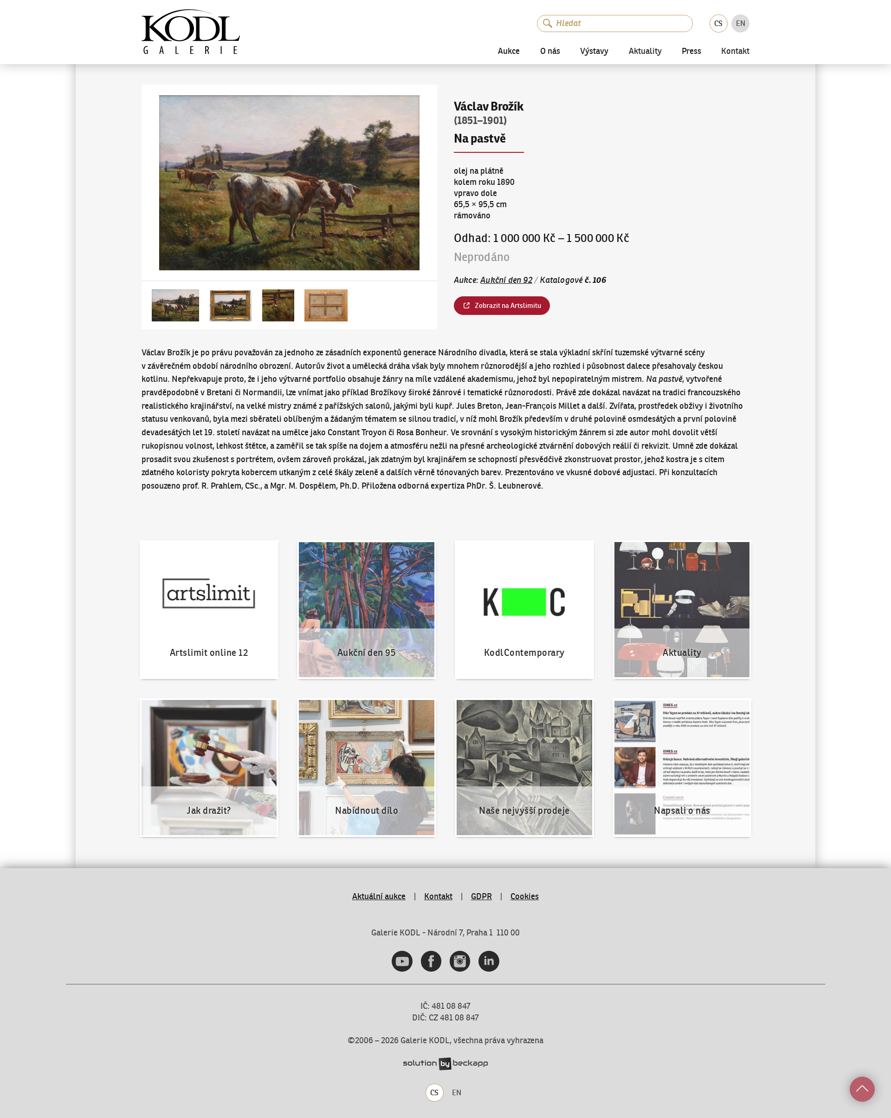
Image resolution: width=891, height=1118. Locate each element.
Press (691, 51)
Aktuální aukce (379, 896)
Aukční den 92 (506, 280)
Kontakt (735, 51)
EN (740, 23)
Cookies (524, 896)
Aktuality (645, 51)
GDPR (481, 896)
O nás (550, 51)
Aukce (509, 51)
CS (718, 23)
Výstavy (594, 51)
